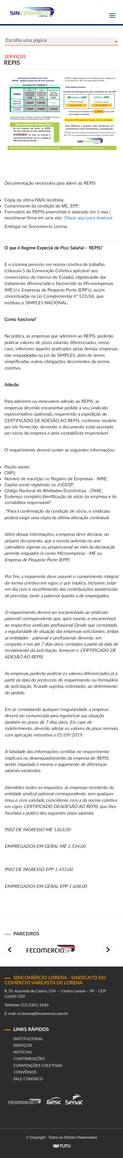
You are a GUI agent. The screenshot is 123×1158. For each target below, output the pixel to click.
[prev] (9, 949)
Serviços (22, 1046)
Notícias (22, 1052)
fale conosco (28, 1079)
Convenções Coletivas (37, 1066)
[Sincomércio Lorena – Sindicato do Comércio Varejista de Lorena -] (31, 12)
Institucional (28, 1039)
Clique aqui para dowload (88, 218)
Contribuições (29, 1059)
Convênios (24, 1072)
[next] (107, 949)
